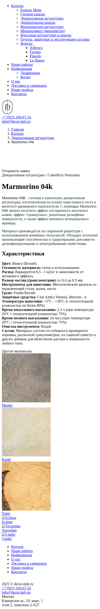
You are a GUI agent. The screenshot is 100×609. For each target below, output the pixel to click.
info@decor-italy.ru (16, 121)
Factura (35, 52)
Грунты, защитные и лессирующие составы (55, 39)
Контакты (19, 94)
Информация (21, 69)
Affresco (36, 48)
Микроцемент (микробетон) (42, 31)
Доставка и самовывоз (29, 85)
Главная (17, 129)
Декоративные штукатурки (41, 18)
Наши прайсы (22, 90)
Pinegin (35, 56)
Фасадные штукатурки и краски (45, 35)
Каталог (17, 6)
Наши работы (22, 64)
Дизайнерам (30, 73)
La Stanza (37, 60)
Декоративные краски (37, 22)
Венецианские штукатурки (41, 27)
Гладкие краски (32, 14)
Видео (25, 77)
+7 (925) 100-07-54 (16, 117)
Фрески (26, 43)
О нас (15, 81)
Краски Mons (30, 10)
